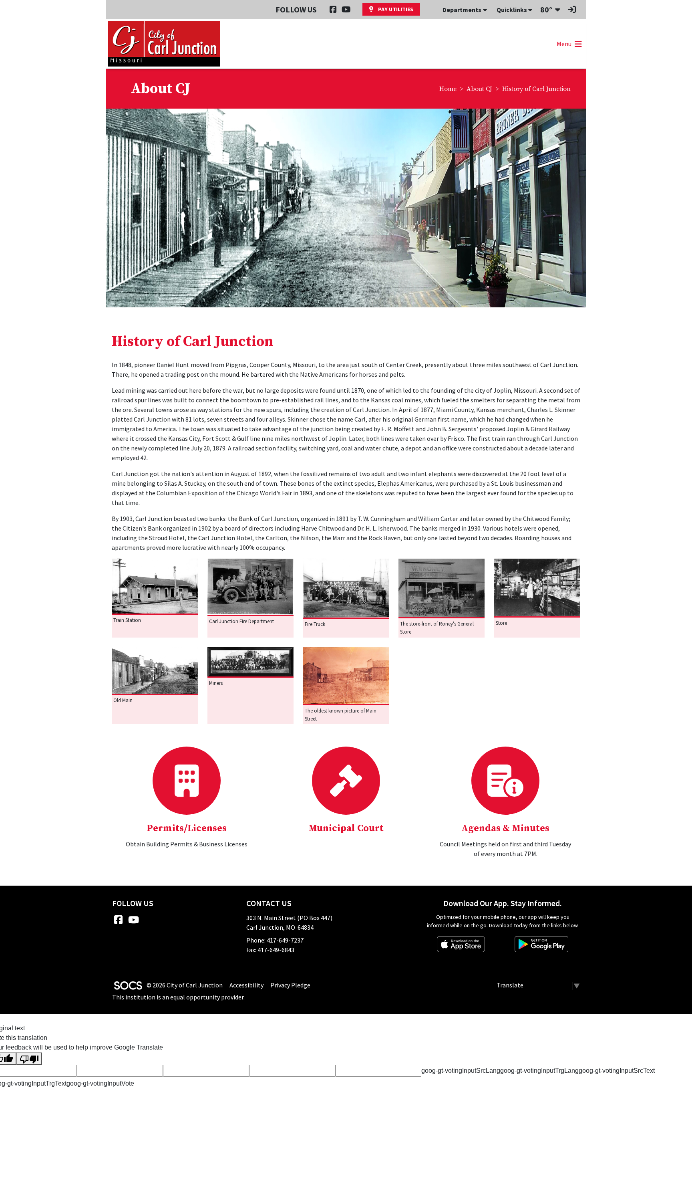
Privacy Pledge (290, 985)
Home (448, 89)
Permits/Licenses (187, 828)
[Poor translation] (29, 1058)
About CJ (479, 89)
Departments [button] (462, 10)
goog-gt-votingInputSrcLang (460, 1070)
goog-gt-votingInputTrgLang (539, 1070)
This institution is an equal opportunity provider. (178, 997)
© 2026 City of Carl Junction (185, 985)
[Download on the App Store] (461, 944)
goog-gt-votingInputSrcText (617, 1070)
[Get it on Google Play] (541, 944)
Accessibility (246, 985)
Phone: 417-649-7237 (275, 940)
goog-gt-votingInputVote (100, 1083)
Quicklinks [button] (512, 10)
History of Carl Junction (536, 89)
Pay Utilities (395, 9)
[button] (568, 44)
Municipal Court (346, 828)
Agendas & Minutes (505, 828)
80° (546, 9)
